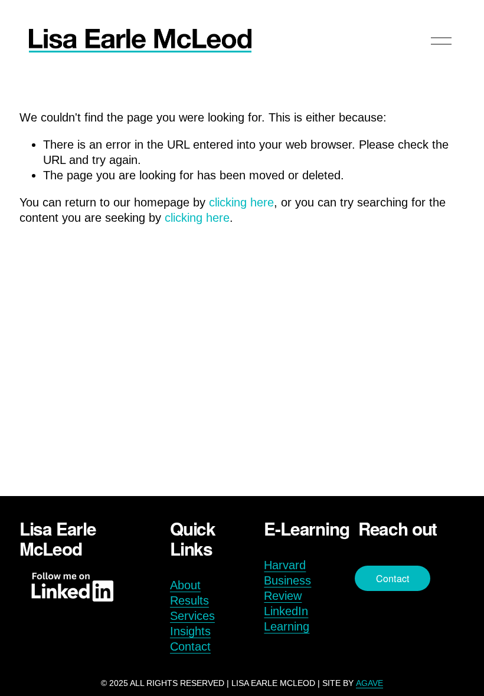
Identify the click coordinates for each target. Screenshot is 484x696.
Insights (190, 631)
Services (192, 615)
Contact (190, 646)
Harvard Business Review (287, 580)
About (185, 585)
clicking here (241, 202)
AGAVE (369, 683)
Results (189, 600)
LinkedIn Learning (286, 619)
